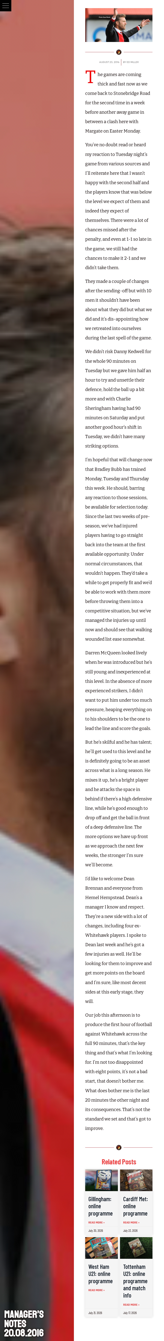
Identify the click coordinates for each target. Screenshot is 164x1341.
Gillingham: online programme (100, 1206)
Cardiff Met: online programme (135, 1206)
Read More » (96, 1223)
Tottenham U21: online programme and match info (135, 1281)
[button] (5, 5)
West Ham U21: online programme (100, 1273)
